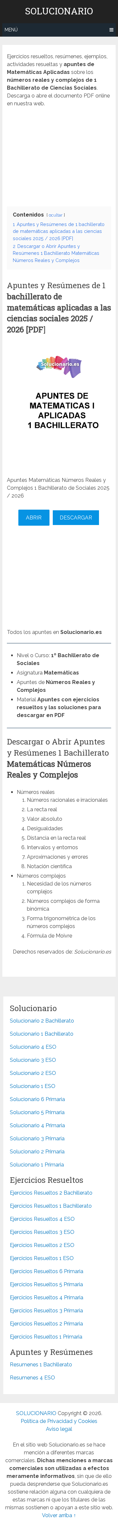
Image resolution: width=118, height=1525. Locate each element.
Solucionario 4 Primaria (37, 1125)
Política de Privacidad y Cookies (59, 1421)
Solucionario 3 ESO (33, 1060)
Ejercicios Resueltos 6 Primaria (46, 1271)
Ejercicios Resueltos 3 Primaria (46, 1310)
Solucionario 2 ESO (33, 1073)
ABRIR (34, 518)
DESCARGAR (76, 518)
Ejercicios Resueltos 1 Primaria (46, 1337)
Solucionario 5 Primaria (37, 1112)
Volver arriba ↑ (59, 1515)
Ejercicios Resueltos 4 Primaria (46, 1297)
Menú (11, 29)
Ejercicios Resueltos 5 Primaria (46, 1284)
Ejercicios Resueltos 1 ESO (42, 1258)
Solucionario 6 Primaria (37, 1099)
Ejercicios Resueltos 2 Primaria (46, 1324)
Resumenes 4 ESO (32, 1378)
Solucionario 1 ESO (32, 1086)
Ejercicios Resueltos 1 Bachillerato (51, 1206)
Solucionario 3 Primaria (37, 1138)
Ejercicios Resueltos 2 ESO (42, 1245)
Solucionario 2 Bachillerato (42, 1021)
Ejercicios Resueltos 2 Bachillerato (51, 1193)
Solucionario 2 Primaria (37, 1151)
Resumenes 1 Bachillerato (41, 1364)
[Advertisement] (59, 155)
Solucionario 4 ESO (33, 1047)
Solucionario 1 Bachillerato (41, 1034)
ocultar (56, 215)
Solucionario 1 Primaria (37, 1165)
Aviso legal (59, 1429)
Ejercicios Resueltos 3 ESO (42, 1232)
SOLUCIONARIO (59, 11)
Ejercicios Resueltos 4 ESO (42, 1219)
